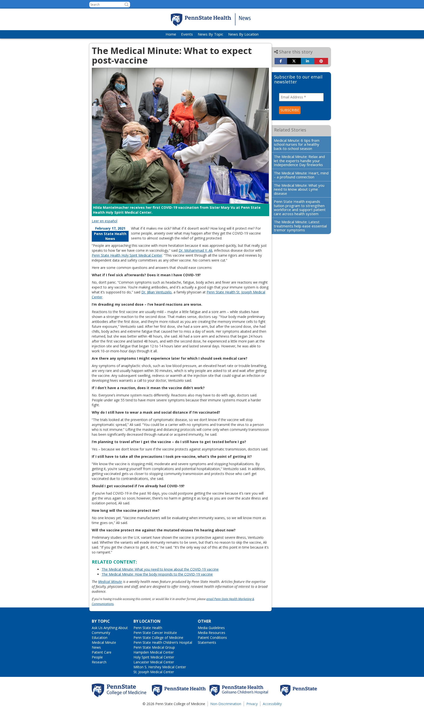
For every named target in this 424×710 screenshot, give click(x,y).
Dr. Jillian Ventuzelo (156, 292)
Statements (207, 642)
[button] (127, 4)
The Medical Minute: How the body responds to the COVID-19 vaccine (157, 574)
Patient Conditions (212, 637)
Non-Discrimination (225, 703)
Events (187, 34)
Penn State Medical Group (154, 647)
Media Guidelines (211, 627)
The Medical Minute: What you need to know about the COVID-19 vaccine (160, 569)
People (97, 657)
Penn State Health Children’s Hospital (162, 642)
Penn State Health (147, 627)
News (96, 647)
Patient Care (101, 652)
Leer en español (104, 221)
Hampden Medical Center (153, 652)
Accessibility (272, 703)
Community (101, 632)
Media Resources (211, 632)
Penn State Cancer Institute (155, 632)
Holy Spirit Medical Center (153, 657)
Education (99, 637)
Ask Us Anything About (110, 627)
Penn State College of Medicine (158, 637)
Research (99, 662)
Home (171, 34)
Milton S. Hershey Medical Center (159, 667)
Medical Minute (110, 581)
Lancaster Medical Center (153, 662)
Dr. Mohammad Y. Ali (195, 250)
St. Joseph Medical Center (153, 672)
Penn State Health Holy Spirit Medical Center (127, 255)
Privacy (252, 703)
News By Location (243, 34)
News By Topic (210, 34)
